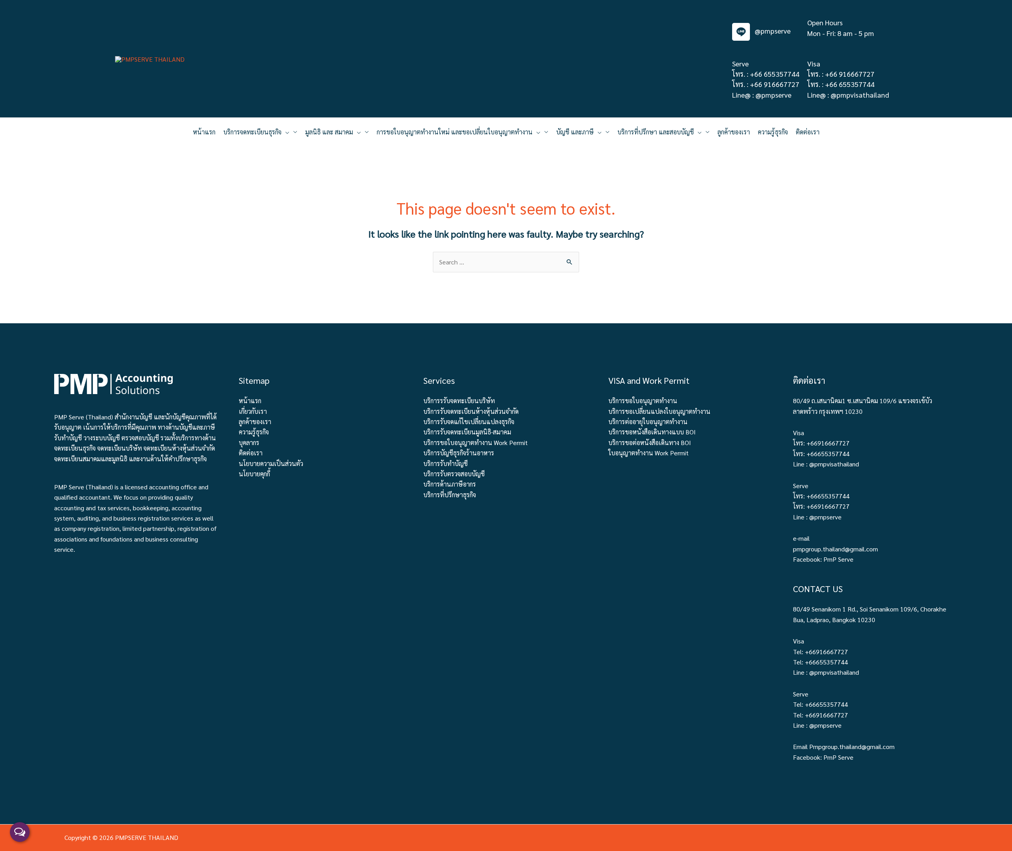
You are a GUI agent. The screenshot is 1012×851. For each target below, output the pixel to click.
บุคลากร (249, 442)
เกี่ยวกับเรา (253, 411)
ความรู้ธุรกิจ (254, 432)
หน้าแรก (250, 400)
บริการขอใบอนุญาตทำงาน (642, 400)
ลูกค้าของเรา (255, 421)
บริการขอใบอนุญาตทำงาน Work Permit (475, 442)
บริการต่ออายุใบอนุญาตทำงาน (647, 421)
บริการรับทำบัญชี (445, 463)
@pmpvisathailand (860, 94)
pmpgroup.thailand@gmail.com (835, 549)
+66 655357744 (774, 73)
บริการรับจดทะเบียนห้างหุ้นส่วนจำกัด (471, 411)
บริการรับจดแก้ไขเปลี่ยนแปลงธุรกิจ (468, 421)
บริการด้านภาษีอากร (449, 484)
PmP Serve (838, 559)
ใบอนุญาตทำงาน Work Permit (648, 453)
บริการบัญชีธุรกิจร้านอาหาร (458, 453)
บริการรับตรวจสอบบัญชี (454, 474)
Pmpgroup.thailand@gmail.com (852, 746)
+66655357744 (828, 453)
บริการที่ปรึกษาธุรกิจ (449, 495)
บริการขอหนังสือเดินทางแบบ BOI (652, 432)
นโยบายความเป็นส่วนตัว (271, 463)
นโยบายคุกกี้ (254, 474)
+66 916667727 (774, 84)
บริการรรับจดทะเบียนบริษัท (459, 400)
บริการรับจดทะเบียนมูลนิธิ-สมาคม (467, 432)
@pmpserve (772, 30)
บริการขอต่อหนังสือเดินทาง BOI (649, 442)
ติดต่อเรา (250, 453)
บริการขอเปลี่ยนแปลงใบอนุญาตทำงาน (659, 411)
